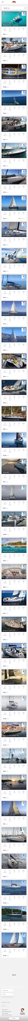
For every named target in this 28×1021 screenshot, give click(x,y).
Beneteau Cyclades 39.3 (9, 104)
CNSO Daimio (6, 235)
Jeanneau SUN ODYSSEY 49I (10, 735)
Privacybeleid (5, 1013)
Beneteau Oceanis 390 (9, 630)
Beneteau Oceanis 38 (8, 51)
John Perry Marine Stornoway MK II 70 (13, 77)
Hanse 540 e (6, 499)
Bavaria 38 (6, 262)
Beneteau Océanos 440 (9, 525)
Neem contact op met (7, 1015)
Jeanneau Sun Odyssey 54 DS (11, 393)
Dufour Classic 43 (7, 183)
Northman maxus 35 (8, 683)
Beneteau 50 (6, 156)
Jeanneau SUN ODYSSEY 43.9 (11, 604)
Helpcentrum (5, 1009)
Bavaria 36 (6, 130)
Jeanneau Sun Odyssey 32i (10, 341)
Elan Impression (7, 314)
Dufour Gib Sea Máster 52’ (10, 209)
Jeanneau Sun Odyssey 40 (10, 288)
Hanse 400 (6, 472)
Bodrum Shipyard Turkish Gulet (11, 946)
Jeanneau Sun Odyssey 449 (10, 762)
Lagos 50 (5, 814)
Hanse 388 (6, 577)
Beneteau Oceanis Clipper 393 (11, 367)
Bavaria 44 (6, 788)
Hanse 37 (5, 867)
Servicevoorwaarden (6, 1011)
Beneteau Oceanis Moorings (10, 25)
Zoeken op (6, 8)
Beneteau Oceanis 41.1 (9, 551)
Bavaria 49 (6, 446)
